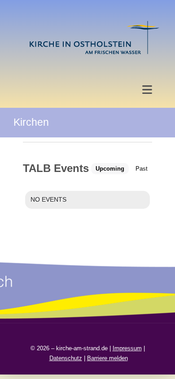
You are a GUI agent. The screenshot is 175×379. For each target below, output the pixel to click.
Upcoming (110, 168)
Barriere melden (107, 358)
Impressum (127, 348)
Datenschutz (65, 358)
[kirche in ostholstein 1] (94, 22)
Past (142, 168)
